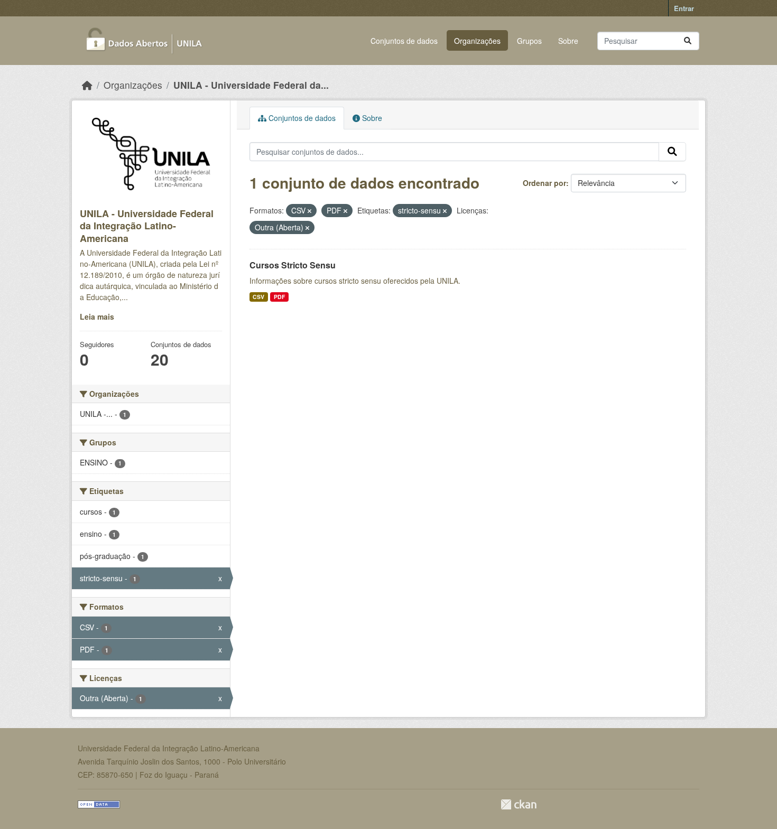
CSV (258, 297)
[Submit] (687, 41)
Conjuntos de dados (404, 40)
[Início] (87, 84)
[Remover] (309, 211)
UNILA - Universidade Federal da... (251, 84)
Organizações (477, 40)
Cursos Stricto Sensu (292, 265)
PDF (279, 297)
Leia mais (97, 316)
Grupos (529, 40)
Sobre (568, 40)
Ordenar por (544, 183)
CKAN (518, 804)
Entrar (684, 8)
